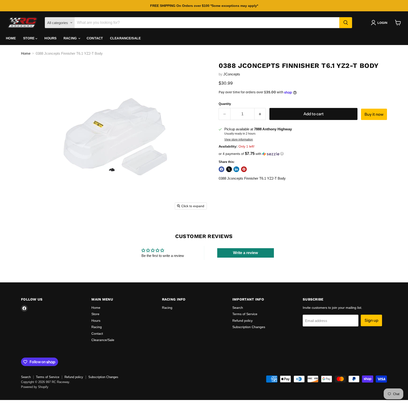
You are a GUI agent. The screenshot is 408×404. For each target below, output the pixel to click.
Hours (50, 38)
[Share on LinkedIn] (236, 169)
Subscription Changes (248, 327)
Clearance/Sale (125, 38)
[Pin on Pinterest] (244, 169)
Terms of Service (244, 314)
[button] (380, 22)
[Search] (345, 22)
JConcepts (231, 74)
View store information (238, 139)
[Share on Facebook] (221, 169)
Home (11, 38)
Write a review (245, 253)
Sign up (371, 320)
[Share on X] (229, 169)
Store (29, 38)
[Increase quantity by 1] (260, 114)
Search (237, 307)
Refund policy (242, 320)
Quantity (225, 104)
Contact (95, 38)
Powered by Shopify (34, 387)
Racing (71, 38)
